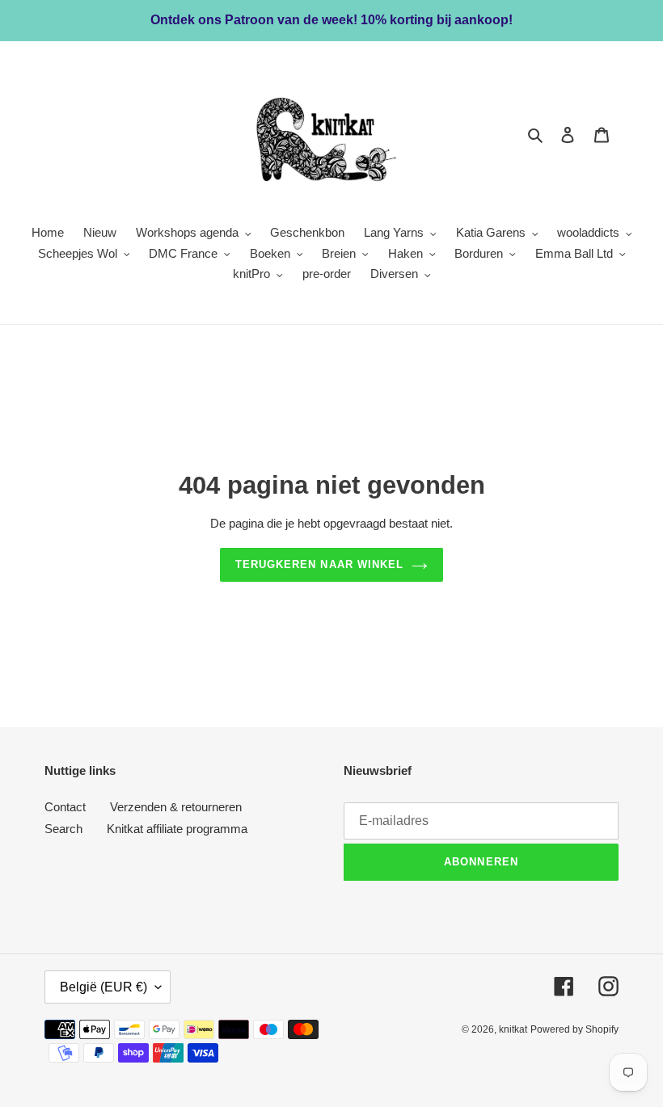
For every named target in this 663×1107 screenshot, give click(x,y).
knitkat (513, 1029)
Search (63, 829)
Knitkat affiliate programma (177, 829)
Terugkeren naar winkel (319, 564)
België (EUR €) (103, 987)
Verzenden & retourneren (176, 807)
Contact (65, 807)
